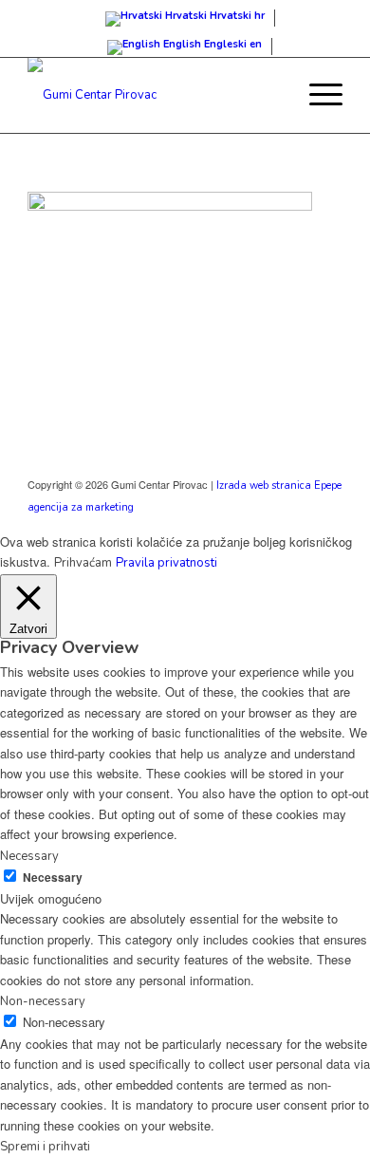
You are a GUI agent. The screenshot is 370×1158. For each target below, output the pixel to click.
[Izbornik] (316, 95)
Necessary (53, 877)
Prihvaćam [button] (83, 562)
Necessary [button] (29, 856)
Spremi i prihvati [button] (45, 1146)
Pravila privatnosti (166, 562)
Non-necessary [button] (42, 1001)
